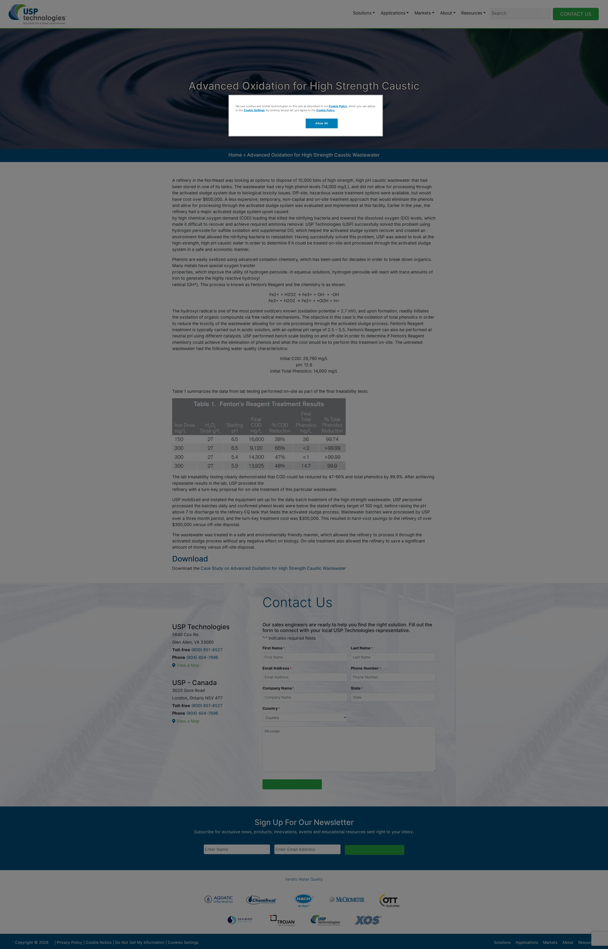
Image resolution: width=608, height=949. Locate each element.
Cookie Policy (338, 106)
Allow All (321, 123)
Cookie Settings (254, 110)
